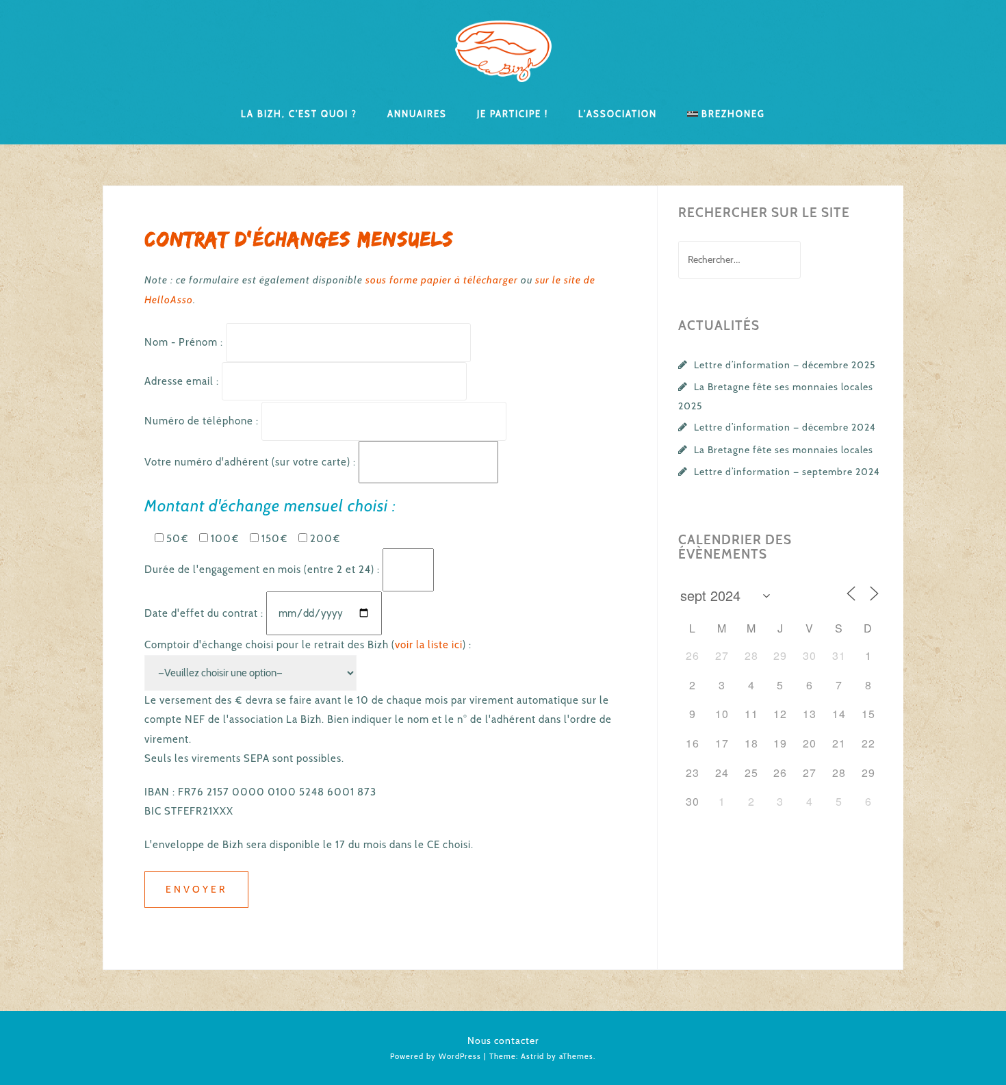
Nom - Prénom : (185, 342)
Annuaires (417, 112)
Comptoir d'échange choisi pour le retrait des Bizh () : (308, 645)
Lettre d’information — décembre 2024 (785, 427)
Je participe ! (512, 112)
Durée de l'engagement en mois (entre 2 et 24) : (263, 569)
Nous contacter (503, 1040)
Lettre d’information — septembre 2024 (787, 471)
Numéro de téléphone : (202, 421)
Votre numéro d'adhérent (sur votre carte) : (251, 462)
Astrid (532, 1056)
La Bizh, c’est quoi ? (299, 112)
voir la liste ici (429, 645)
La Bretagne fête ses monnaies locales (783, 450)
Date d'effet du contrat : (205, 613)
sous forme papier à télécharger (441, 280)
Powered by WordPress (435, 1056)
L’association (617, 112)
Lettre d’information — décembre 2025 (785, 365)
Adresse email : (183, 381)
